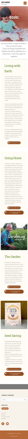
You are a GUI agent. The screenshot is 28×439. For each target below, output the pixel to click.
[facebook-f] (3, 423)
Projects (3, 415)
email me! (5, 408)
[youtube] (8, 423)
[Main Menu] (25, 3)
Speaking (3, 418)
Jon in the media (5, 416)
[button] (14, 142)
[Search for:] (14, 399)
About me (3, 413)
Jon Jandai (5, 2)
